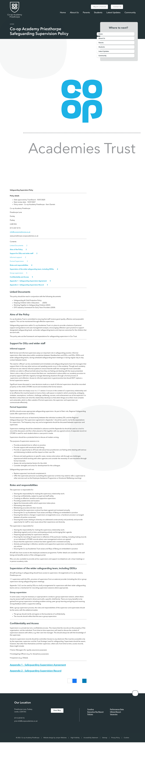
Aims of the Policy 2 (18, 249)
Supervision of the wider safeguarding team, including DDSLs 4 (34, 269)
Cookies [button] (126, 737)
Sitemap (104, 737)
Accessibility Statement (91, 737)
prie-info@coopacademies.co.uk (25, 721)
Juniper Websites (61, 737)
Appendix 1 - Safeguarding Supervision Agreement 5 (30, 281)
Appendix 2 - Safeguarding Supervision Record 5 (29, 285)
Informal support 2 (18, 257)
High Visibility (75, 737)
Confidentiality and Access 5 (21, 277)
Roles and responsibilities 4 (21, 265)
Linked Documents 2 (18, 245)
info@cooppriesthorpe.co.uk (20, 232)
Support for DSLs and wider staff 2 (23, 253)
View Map (57, 710)
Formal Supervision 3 (19, 261)
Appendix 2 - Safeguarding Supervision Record (35, 671)
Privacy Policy (115, 737)
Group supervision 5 (18, 273)
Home (12, 24)
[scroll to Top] (135, 693)
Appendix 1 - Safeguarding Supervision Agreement (38, 665)
